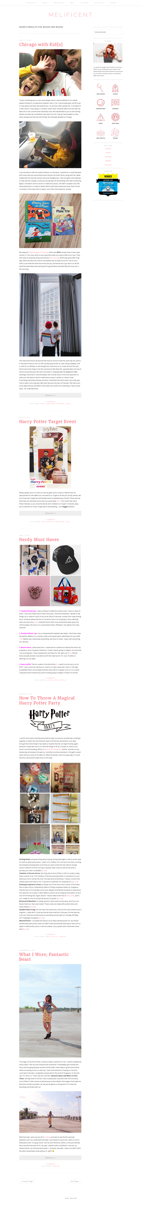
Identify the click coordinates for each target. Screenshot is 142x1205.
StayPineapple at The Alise (38, 252)
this (70, 653)
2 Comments (50, 401)
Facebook (108, 149)
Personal (61, 404)
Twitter (108, 153)
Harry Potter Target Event (47, 421)
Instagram (108, 157)
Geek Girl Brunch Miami (52, 749)
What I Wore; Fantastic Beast (44, 957)
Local (67, 522)
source (43, 870)
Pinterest (108, 161)
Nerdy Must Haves (39, 539)
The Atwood (54, 258)
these (36, 622)
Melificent (71, 15)
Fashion (49, 680)
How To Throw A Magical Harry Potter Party (47, 700)
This (20, 639)
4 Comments (50, 678)
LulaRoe (47, 1137)
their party (70, 896)
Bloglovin (108, 165)
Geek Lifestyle (48, 522)
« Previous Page (27, 1181)
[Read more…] (50, 395)
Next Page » (75, 1181)
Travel (68, 404)
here (58, 501)
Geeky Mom (50, 404)
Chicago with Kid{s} (41, 44)
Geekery (62, 936)
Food (43, 404)
